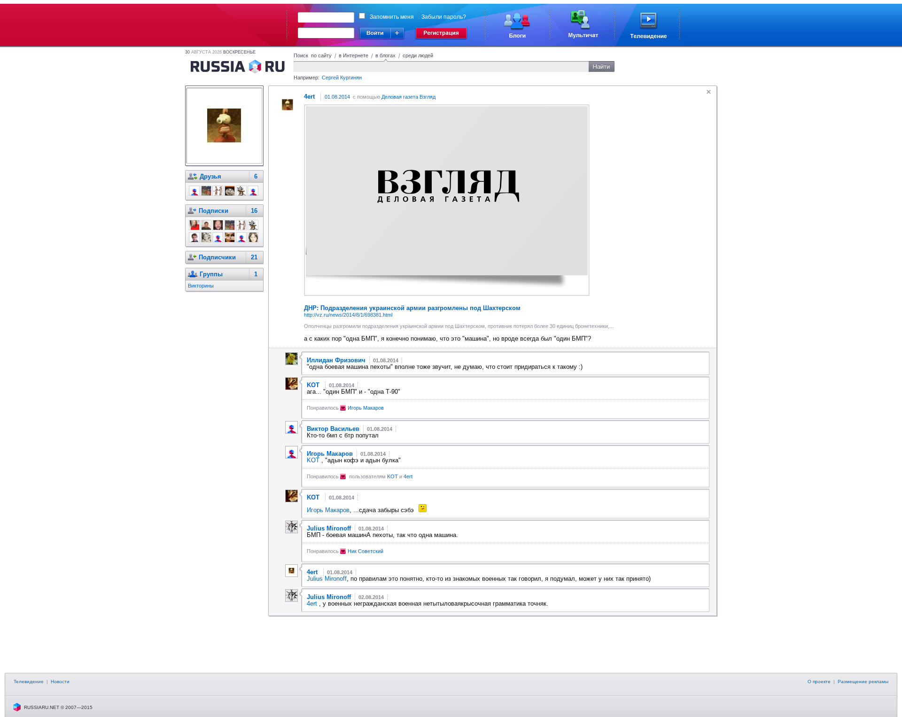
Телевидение (29, 681)
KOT (314, 460)
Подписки (213, 210)
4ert (408, 476)
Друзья (210, 176)
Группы (211, 274)
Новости (60, 681)
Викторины (201, 285)
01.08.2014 (337, 97)
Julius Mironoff (327, 578)
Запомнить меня (392, 17)
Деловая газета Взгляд (408, 97)
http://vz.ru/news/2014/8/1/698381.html (348, 315)
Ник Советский (365, 551)
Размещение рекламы (863, 681)
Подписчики (217, 257)
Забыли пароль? (443, 17)
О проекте (819, 681)
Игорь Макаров (366, 408)
